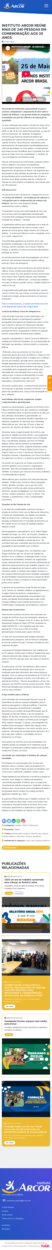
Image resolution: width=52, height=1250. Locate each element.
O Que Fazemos (8, 1207)
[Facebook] (4, 821)
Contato (5, 1211)
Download (18, 893)
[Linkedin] (13, 821)
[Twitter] (9, 821)
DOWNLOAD (10, 847)
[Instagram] (23, 821)
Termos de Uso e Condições (12, 1218)
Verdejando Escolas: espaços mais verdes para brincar (25, 1022)
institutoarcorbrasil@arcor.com (18, 1201)
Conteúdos (6, 1225)
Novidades (6, 1229)
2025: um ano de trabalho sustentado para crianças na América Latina (24, 881)
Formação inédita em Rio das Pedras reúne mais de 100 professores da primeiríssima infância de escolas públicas (25, 1129)
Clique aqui (32, 306)
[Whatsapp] (18, 821)
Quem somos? (7, 1215)
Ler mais (9, 893)
